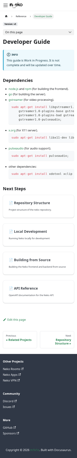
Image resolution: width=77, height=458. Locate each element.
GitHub (8, 428)
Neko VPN (9, 380)
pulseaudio (16, 148)
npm (28, 89)
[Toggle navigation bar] (5, 5)
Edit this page (16, 320)
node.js (13, 89)
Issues (7, 407)
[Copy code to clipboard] (70, 107)
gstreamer (16, 100)
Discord (8, 401)
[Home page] (6, 16)
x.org (12, 130)
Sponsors (9, 433)
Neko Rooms (11, 369)
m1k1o (34, 450)
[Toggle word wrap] (63, 107)
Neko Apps (10, 375)
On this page (14, 32)
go (10, 94)
